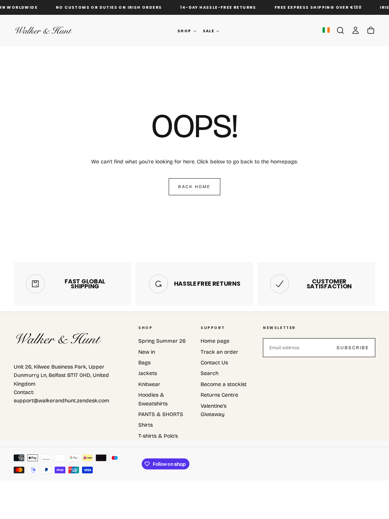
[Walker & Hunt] (59, 339)
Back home (194, 186)
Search (209, 373)
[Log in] (355, 30)
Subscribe (353, 347)
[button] (340, 30)
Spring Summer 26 (162, 341)
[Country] (326, 31)
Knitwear (149, 384)
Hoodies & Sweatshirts (153, 399)
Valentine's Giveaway (213, 410)
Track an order (219, 352)
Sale (209, 31)
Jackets (147, 373)
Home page (215, 341)
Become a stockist (224, 384)
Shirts (145, 425)
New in (146, 352)
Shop (184, 31)
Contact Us (214, 362)
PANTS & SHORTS (160, 414)
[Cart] (370, 30)
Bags (144, 362)
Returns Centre (219, 395)
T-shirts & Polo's (158, 436)
